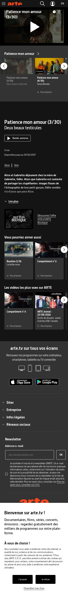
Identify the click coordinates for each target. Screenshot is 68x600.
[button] (42, 4)
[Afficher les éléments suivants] (64, 66)
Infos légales (16, 417)
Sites (10, 402)
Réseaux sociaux (18, 424)
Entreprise (14, 410)
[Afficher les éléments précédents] (3, 66)
